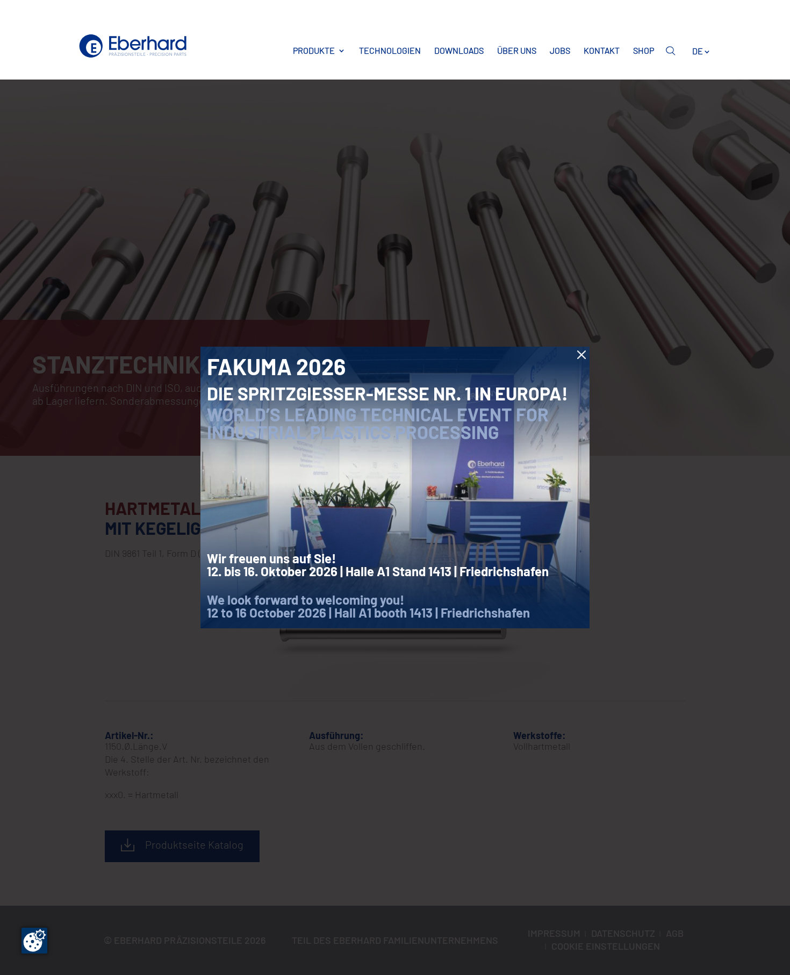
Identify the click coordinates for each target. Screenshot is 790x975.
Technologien (390, 50)
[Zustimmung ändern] (34, 941)
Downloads (459, 50)
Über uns (516, 50)
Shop (643, 50)
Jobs (560, 50)
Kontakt (602, 50)
